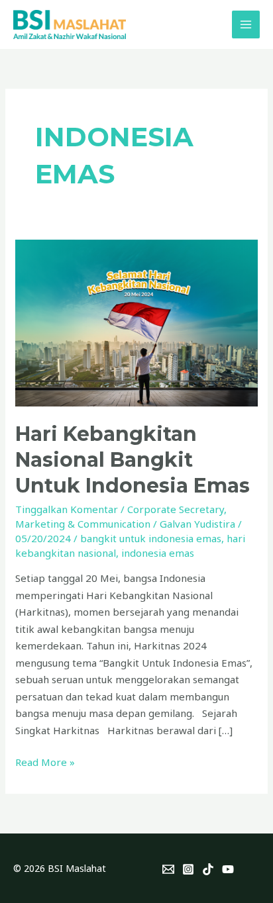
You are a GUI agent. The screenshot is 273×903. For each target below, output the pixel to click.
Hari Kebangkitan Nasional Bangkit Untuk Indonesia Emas (132, 460)
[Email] (168, 869)
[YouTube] (228, 869)
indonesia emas (157, 552)
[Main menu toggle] (246, 25)
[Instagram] (188, 869)
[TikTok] (208, 869)
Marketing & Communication (82, 523)
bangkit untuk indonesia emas (150, 538)
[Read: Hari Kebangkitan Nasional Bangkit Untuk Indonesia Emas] (136, 321)
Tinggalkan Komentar (66, 509)
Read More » (45, 761)
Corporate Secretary (175, 509)
